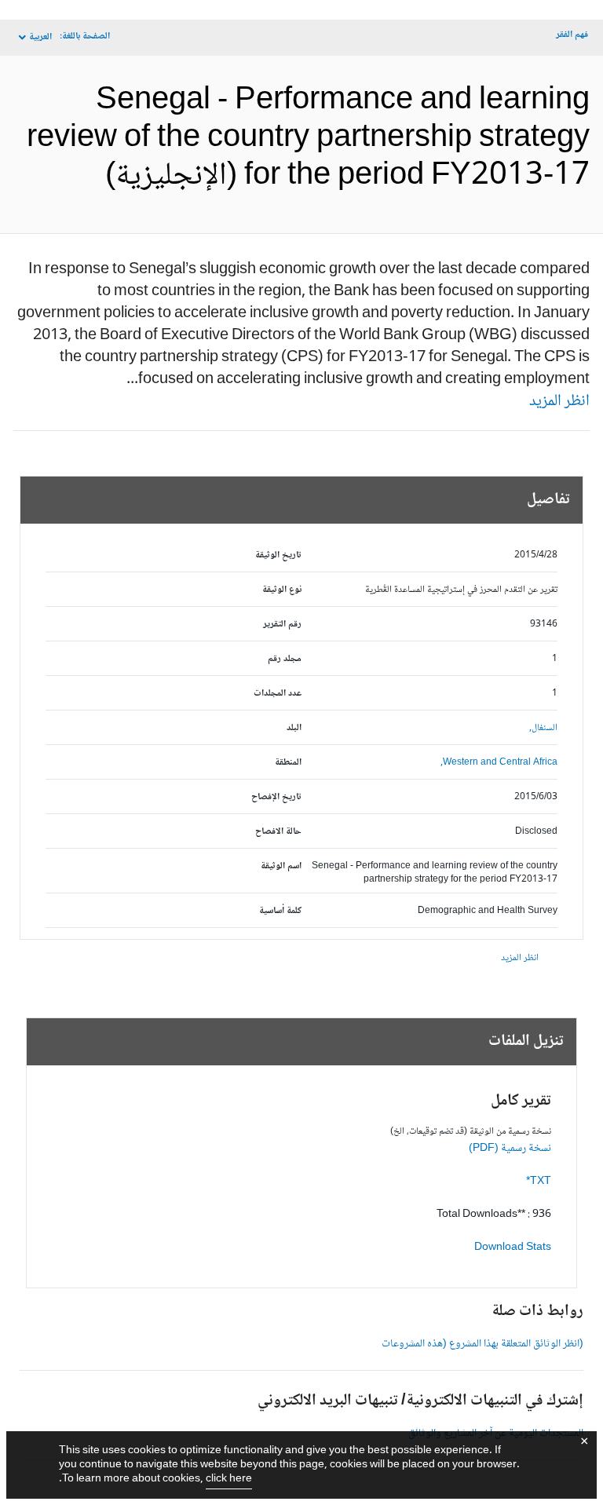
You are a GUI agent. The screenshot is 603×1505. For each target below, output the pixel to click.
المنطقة (288, 762)
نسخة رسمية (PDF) (510, 1148)
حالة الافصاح (278, 831)
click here (229, 1479)
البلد (294, 728)
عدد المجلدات (278, 693)
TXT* (538, 1181)
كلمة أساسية (280, 911)
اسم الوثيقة (281, 866)
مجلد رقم (285, 659)
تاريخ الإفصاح (276, 797)
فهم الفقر (572, 35)
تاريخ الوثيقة (278, 555)
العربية (40, 37)
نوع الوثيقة (282, 590)
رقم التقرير (282, 624)
